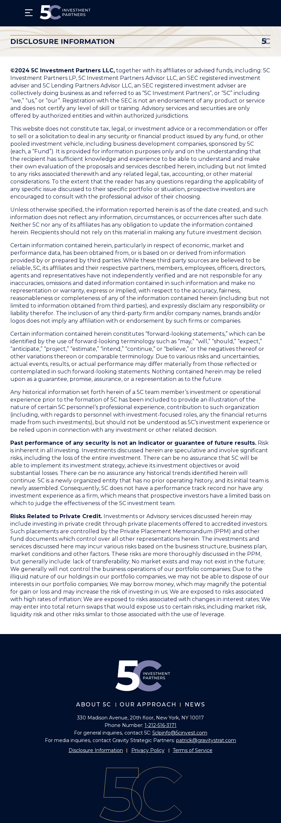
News (195, 704)
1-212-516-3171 (160, 725)
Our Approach (148, 704)
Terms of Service (192, 750)
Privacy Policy (147, 750)
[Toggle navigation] (29, 12)
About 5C (93, 704)
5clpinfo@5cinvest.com (179, 733)
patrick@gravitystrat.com (206, 740)
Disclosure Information (96, 750)
